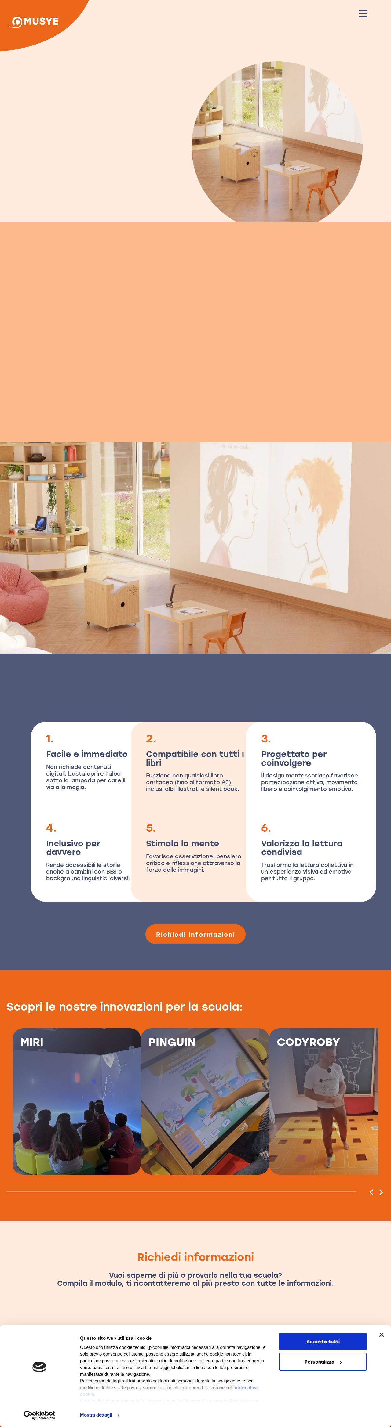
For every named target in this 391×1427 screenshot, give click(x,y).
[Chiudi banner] (381, 1335)
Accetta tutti (323, 1342)
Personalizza (319, 1362)
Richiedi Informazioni (50, 406)
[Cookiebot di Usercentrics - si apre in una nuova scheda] (39, 1415)
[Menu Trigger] (363, 13)
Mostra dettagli (96, 1415)
